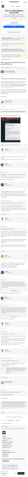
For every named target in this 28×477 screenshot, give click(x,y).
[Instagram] (16, 465)
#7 (26, 260)
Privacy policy (12, 428)
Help (17, 428)
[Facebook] (3, 465)
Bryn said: (4, 279)
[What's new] (22, 6)
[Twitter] (6, 465)
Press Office (6, 438)
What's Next (6, 444)
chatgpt (12, 67)
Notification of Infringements (13, 459)
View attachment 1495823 (7, 394)
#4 (26, 169)
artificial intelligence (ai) (5, 67)
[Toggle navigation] (2, 2)
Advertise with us (8, 452)
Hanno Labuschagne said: (7, 109)
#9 (26, 302)
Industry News (7, 442)
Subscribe (21, 473)
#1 (26, 76)
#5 (26, 189)
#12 (26, 386)
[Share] (25, 76)
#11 (26, 355)
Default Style (5, 426)
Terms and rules (5, 428)
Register (14, 26)
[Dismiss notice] (25, 38)
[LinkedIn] (10, 465)
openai (23, 67)
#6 (26, 223)
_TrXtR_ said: (4, 172)
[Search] (25, 6)
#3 (26, 154)
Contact (5, 454)
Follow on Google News (11, 468)
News (4, 436)
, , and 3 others (11, 144)
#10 (26, 328)
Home (20, 428)
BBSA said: (4, 226)
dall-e (17, 67)
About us (5, 450)
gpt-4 (20, 67)
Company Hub (7, 445)
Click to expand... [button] (14, 290)
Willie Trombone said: (6, 200)
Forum (4, 440)
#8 (26, 276)
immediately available (18, 85)
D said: (3, 389)
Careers (5, 456)
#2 (26, 106)
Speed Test (6, 447)
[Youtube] (13, 465)
